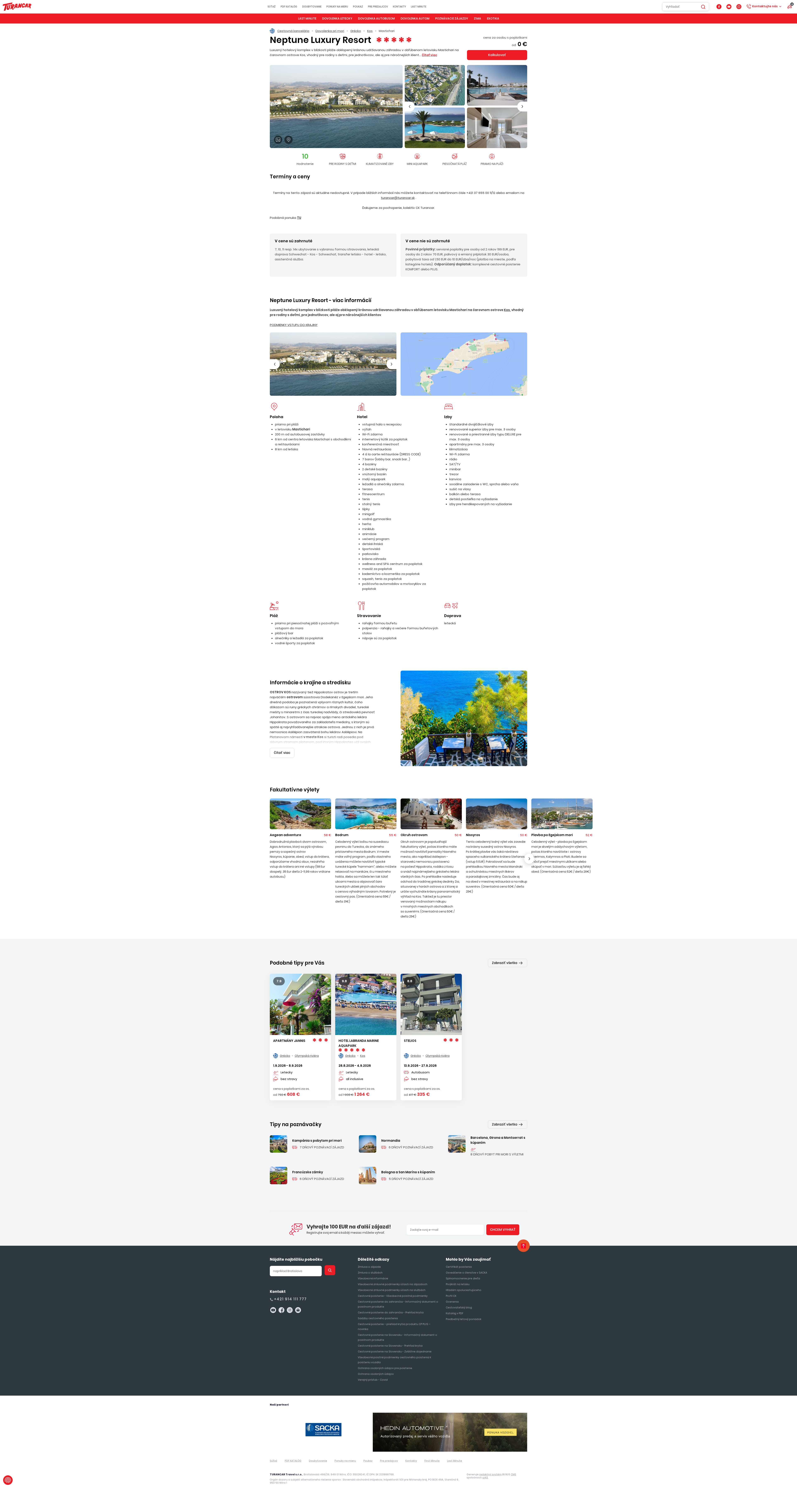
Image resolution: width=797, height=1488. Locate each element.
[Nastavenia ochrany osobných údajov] (8, 1480)
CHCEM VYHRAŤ (398, 774)
